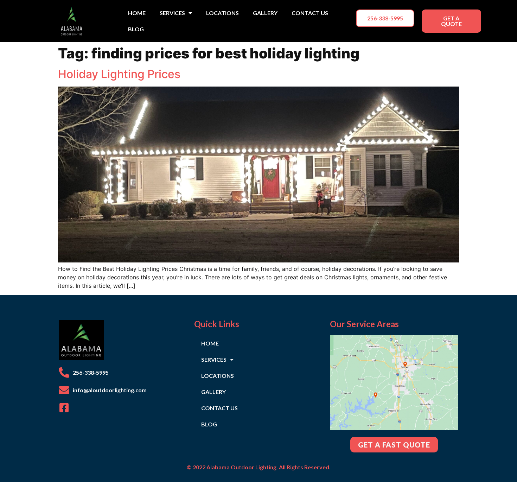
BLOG (136, 29)
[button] (385, 18)
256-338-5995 (91, 372)
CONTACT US (310, 12)
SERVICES (172, 12)
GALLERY (265, 12)
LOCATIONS (222, 12)
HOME (137, 12)
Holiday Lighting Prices (119, 74)
